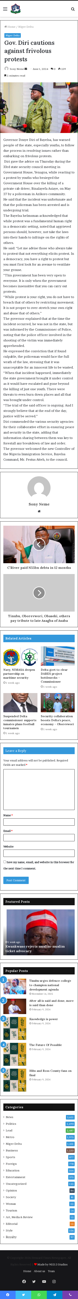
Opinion (11, 1190)
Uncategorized (16, 1183)
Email (7, 831)
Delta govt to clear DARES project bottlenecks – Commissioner (54, 675)
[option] (39, 932)
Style (9, 1230)
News (9, 1117)
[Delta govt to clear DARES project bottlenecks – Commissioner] (58, 656)
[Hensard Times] (15, 9)
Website (8, 846)
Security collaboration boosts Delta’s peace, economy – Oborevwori (57, 720)
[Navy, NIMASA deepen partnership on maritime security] (20, 656)
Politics (11, 1123)
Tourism (11, 1210)
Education (12, 1170)
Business (12, 1150)
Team (51, 1271)
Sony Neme (17, 68)
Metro (10, 1137)
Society (11, 1197)
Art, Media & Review (19, 1217)
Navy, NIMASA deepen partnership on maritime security (19, 674)
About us (39, 1271)
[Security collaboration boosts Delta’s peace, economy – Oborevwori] (58, 702)
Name (8, 815)
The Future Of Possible (45, 1045)
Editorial (11, 1223)
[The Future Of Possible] (14, 1054)
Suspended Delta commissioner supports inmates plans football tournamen (19, 722)
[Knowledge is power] (14, 1028)
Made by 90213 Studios (52, 1264)
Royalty (11, 1237)
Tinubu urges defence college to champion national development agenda (50, 985)
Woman (11, 1203)
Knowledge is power (43, 1019)
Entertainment (15, 1177)
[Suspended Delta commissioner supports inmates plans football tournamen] (20, 702)
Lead (9, 1130)
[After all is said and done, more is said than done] (14, 1006)
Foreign (11, 1163)
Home (11, 26)
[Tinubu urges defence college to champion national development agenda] (14, 986)
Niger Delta (25, 26)
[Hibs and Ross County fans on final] (14, 1080)
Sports (10, 1157)
